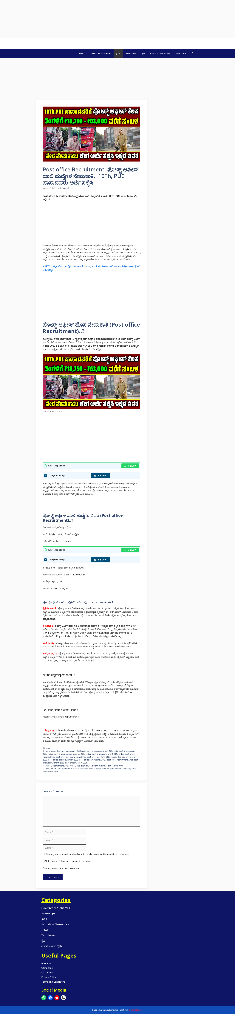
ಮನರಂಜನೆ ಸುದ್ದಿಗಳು (52, 946)
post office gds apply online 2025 (71, 757)
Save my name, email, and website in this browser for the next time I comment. (88, 854)
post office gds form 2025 (98, 757)
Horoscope (181, 53)
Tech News (131, 53)
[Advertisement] (81, 19)
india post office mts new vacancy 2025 (63, 751)
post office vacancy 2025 (76, 762)
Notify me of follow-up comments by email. (68, 861)
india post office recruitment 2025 (97, 751)
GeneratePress (136, 1009)
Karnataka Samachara (160, 53)
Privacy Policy (48, 977)
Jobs (118, 53)
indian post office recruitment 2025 (102, 754)
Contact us (47, 967)
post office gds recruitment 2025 (63, 759)
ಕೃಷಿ (143, 53)
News (82, 53)
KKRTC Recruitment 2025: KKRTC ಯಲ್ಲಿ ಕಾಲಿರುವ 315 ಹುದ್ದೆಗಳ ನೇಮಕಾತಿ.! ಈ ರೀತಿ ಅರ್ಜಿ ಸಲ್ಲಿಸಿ (84, 765)
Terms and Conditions (53, 981)
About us (46, 963)
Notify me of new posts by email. (62, 868)
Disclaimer (47, 972)
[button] (192, 53)
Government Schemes (100, 53)
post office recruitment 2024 (120, 759)
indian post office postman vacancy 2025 (66, 754)
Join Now (131, 465)
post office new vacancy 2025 (92, 759)
